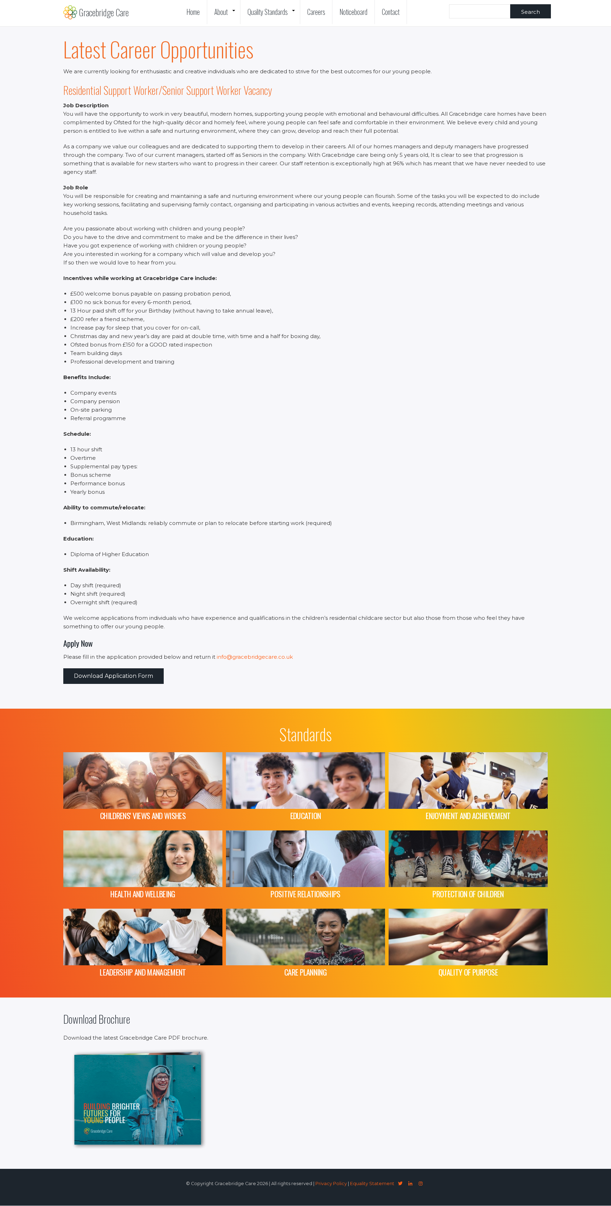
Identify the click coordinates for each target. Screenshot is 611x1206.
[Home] (70, 12)
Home (193, 12)
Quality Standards (273, 15)
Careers (316, 12)
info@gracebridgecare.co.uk (255, 656)
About (226, 15)
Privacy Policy (331, 1183)
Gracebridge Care (104, 12)
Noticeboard (353, 12)
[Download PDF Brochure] (141, 1146)
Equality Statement (372, 1183)
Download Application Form (113, 676)
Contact (391, 12)
